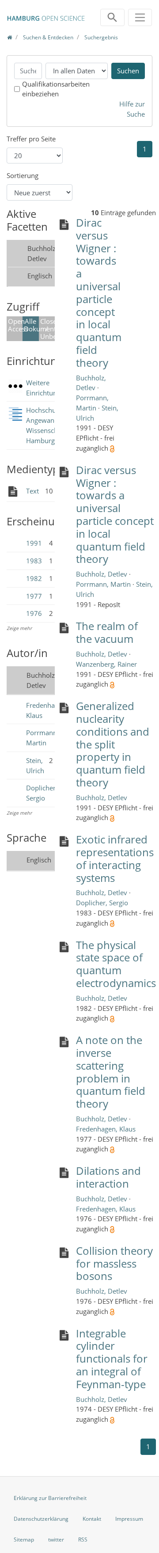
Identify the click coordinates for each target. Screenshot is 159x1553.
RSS (82, 1539)
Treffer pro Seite (31, 138)
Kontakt (92, 1519)
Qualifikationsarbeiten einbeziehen (56, 89)
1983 (34, 560)
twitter (56, 1539)
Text (32, 490)
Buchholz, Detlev (102, 574)
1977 (34, 596)
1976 (34, 613)
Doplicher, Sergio (102, 902)
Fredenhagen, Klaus (106, 1128)
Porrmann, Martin (104, 584)
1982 (34, 578)
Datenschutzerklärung (41, 1519)
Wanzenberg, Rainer (106, 664)
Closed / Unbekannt (47, 328)
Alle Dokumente (31, 325)
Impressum (129, 1519)
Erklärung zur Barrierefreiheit (50, 1498)
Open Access (15, 325)
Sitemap (24, 1539)
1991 (34, 543)
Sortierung (22, 175)
